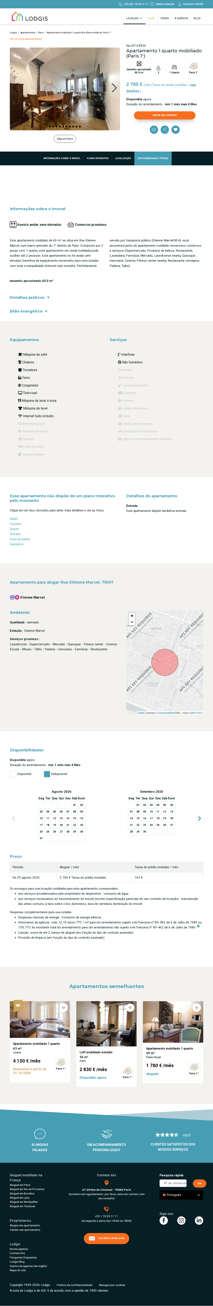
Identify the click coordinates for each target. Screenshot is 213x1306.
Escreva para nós (111, 1238)
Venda (164, 18)
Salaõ (13, 519)
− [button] (132, 622)
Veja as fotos (65, 138)
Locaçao (132, 18)
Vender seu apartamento (25, 1229)
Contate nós (17, 1253)
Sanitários (17, 544)
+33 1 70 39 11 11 (106, 1216)
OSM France (195, 712)
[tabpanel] (61, 815)
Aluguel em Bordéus (22, 1193)
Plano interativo (98, 158)
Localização (123, 158)
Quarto (14, 529)
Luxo (151, 18)
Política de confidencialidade (74, 1285)
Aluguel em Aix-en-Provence (27, 1189)
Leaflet (140, 712)
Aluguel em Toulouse (22, 1206)
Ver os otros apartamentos (26, 39)
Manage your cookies (112, 1285)
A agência (181, 18)
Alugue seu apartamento (25, 1225)
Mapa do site (18, 1270)
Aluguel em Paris (20, 1185)
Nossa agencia (19, 1249)
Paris (40, 32)
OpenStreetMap (166, 712)
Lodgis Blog (17, 1261)
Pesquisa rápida (171, 1175)
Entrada (15, 534)
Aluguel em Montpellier (24, 1201)
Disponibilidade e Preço (153, 158)
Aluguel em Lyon (20, 1197)
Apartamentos (27, 32)
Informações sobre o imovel (61, 158)
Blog (197, 18)
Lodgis (13, 32)
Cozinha (15, 524)
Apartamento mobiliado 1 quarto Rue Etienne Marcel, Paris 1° (79, 32)
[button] (50, 126)
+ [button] (132, 615)
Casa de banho (20, 539)
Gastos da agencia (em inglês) (28, 1266)
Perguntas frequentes (23, 1257)
